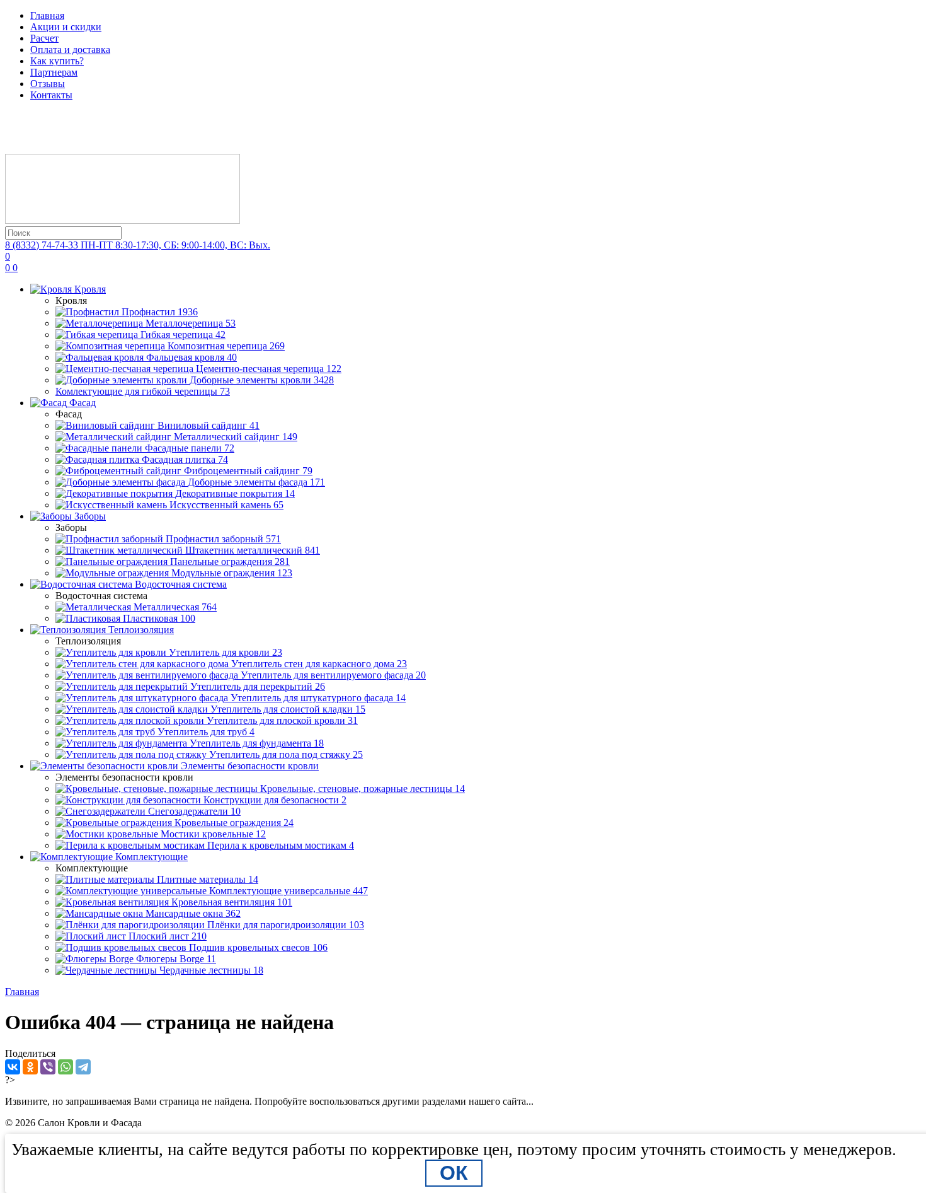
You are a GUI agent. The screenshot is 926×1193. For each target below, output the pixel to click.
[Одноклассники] (30, 1066)
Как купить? (57, 60)
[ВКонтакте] (12, 1066)
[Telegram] (83, 1066)
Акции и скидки (65, 26)
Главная (47, 15)
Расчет (44, 38)
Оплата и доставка (70, 49)
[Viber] (47, 1066)
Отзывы (47, 83)
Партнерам (53, 72)
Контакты (51, 95)
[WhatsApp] (65, 1066)
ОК (454, 1172)
